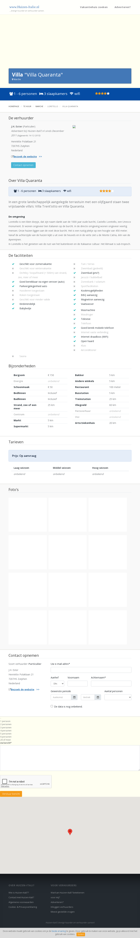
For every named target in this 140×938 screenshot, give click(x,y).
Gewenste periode (61, 691)
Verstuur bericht (11, 793)
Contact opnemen (23, 165)
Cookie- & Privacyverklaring (23, 906)
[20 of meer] (70, 739)
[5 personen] (70, 733)
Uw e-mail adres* (60, 663)
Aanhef (55, 677)
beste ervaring (59, 931)
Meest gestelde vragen (63, 911)
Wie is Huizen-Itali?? (19, 892)
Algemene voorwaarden (21, 902)
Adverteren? (123, 7)
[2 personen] (70, 724)
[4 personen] (70, 730)
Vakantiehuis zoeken (94, 7)
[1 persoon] (70, 721)
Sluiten (81, 934)
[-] (70, 718)
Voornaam (73, 677)
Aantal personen (113, 691)
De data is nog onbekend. (68, 706)
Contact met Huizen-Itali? (21, 897)
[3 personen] (70, 727)
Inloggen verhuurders (62, 906)
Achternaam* (98, 677)
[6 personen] (70, 736)
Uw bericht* (6, 742)
